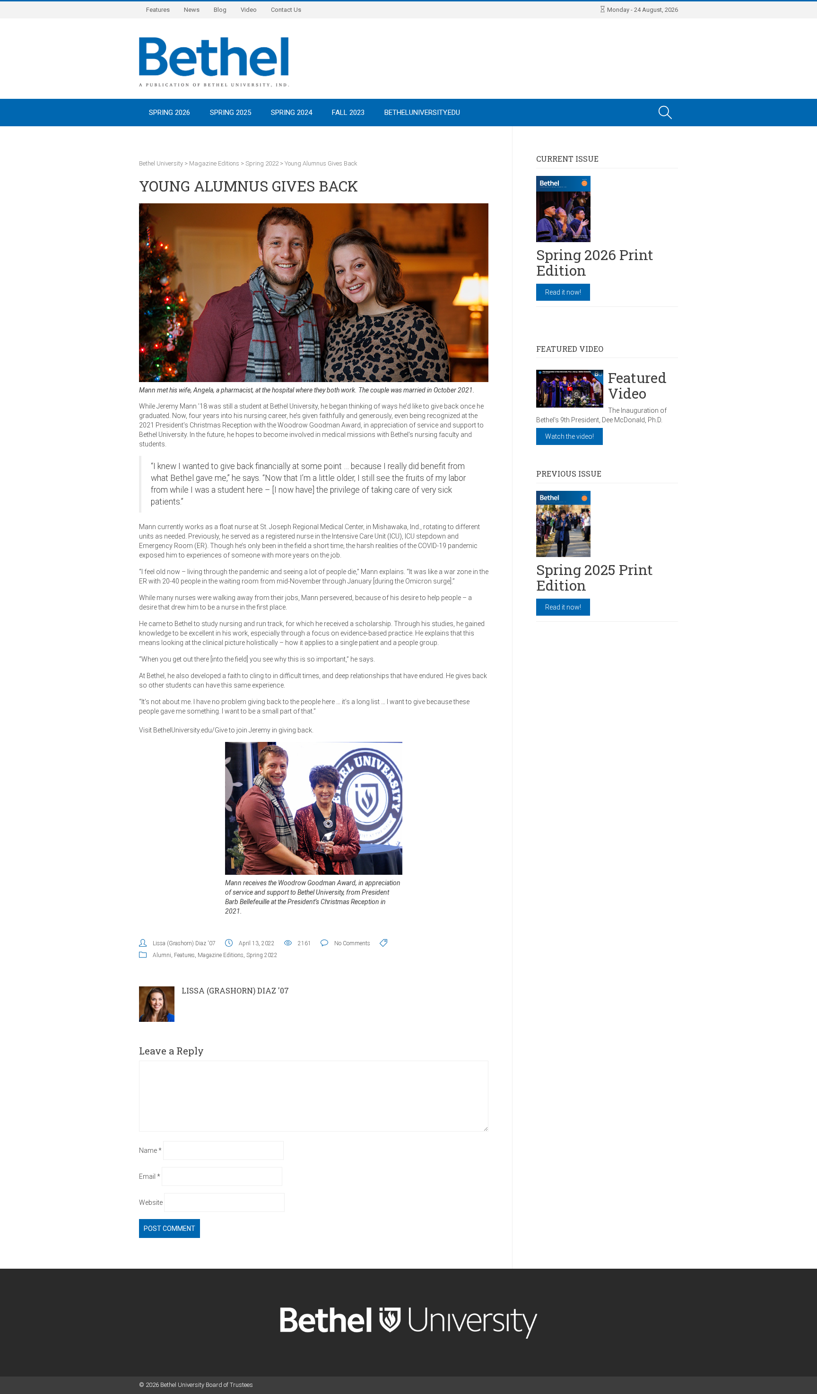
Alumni (162, 955)
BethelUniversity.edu (422, 112)
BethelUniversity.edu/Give (190, 730)
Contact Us (286, 9)
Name (150, 1150)
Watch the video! (569, 436)
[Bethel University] (214, 61)
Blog (220, 9)
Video (249, 9)
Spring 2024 (291, 112)
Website (151, 1202)
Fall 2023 (348, 112)
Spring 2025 (230, 112)
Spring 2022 (262, 955)
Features (158, 9)
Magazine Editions (220, 955)
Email (149, 1176)
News (192, 9)
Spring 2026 (169, 112)
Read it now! (563, 292)
